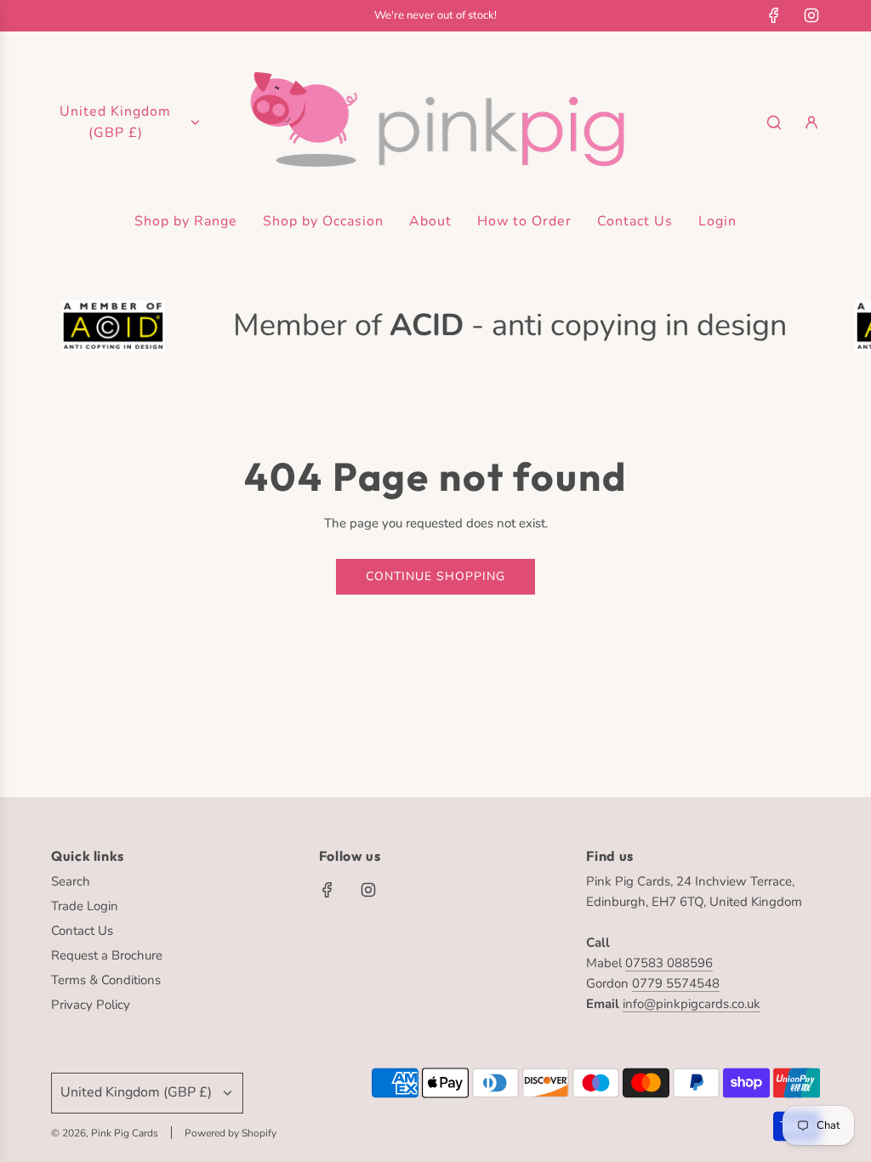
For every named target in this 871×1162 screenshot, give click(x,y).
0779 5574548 (676, 983)
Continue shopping (435, 576)
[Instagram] (811, 15)
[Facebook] (774, 15)
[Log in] (811, 122)
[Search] (774, 122)
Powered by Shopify (230, 1133)
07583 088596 (669, 962)
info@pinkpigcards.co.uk (691, 1003)
